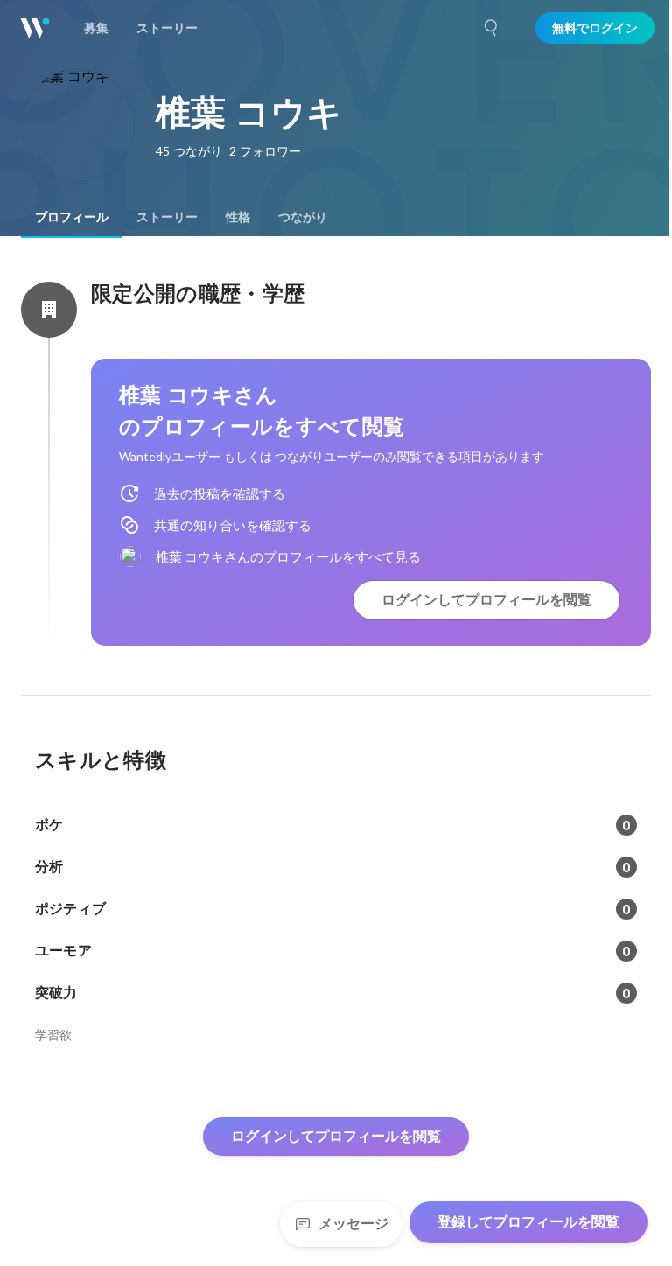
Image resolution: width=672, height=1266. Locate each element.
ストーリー (167, 217)
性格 (238, 217)
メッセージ (353, 1224)
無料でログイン (595, 28)
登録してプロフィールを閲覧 (529, 1222)
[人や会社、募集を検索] (491, 27)
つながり (302, 217)
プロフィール (71, 217)
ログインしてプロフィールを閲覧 (487, 600)
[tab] (71, 217)
